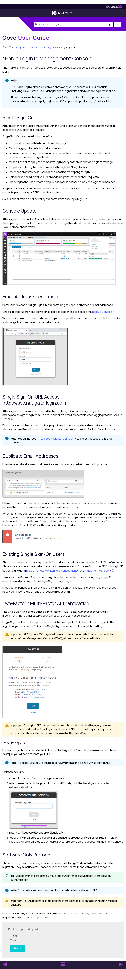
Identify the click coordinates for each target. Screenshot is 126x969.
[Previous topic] (4, 964)
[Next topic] (120, 964)
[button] (110, 24)
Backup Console (102, 312)
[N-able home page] (62, 14)
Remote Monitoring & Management (51, 570)
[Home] (10, 47)
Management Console (25, 47)
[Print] (4, 47)
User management (48, 47)
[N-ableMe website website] (114, 7)
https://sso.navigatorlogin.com (55, 438)
